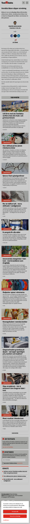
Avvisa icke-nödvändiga (15, 516)
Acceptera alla (15, 511)
